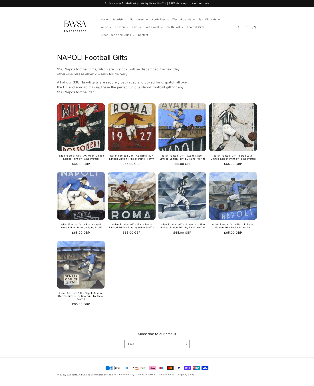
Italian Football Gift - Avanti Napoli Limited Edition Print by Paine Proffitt (182, 157)
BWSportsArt (74, 374)
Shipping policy (186, 374)
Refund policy (126, 374)
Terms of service (146, 374)
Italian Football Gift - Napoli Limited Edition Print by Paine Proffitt (233, 226)
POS (83, 374)
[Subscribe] (186, 344)
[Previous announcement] (58, 3)
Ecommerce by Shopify (103, 374)
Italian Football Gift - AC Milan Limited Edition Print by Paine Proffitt (81, 157)
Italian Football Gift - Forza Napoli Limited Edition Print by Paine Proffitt (81, 226)
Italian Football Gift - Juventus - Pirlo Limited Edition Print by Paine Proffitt (182, 226)
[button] (119, 19)
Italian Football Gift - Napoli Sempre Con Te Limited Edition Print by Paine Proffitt (81, 296)
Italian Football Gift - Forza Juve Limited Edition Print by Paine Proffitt (233, 157)
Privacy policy (166, 374)
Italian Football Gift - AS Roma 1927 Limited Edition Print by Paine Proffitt (131, 157)
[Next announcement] (256, 3)
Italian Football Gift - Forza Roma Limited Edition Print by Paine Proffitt (131, 226)
